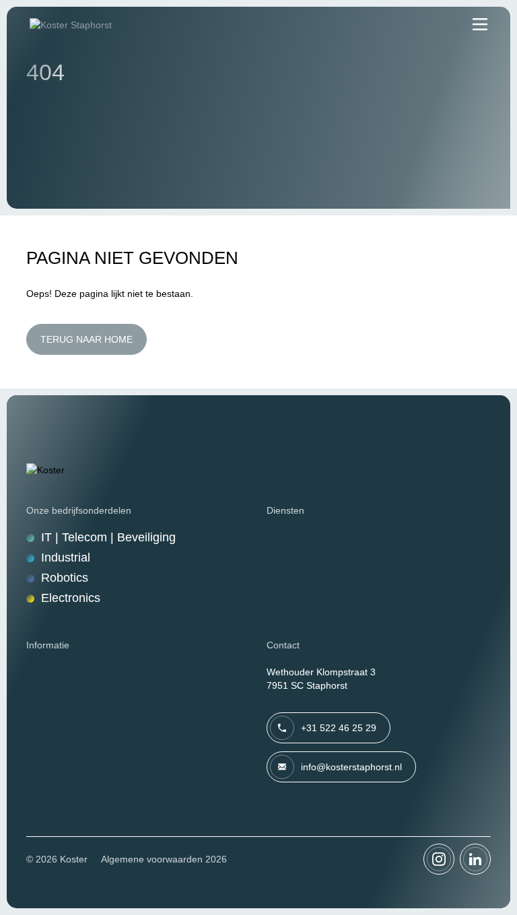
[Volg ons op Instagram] (438, 859)
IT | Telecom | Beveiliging (108, 537)
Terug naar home (86, 339)
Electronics (70, 598)
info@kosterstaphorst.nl (351, 766)
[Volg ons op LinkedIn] (475, 859)
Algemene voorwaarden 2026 (164, 859)
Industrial (65, 557)
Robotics (64, 577)
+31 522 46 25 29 (338, 727)
